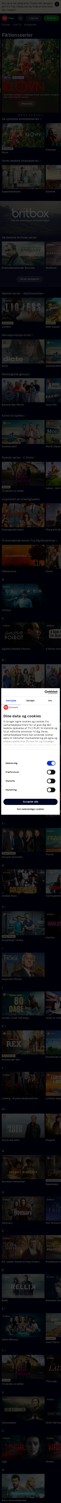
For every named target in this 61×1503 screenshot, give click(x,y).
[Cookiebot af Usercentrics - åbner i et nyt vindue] (45, 692)
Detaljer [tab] (30, 700)
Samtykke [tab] (11, 700)
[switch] (51, 772)
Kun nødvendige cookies (30, 809)
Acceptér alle (30, 801)
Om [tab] (50, 700)
